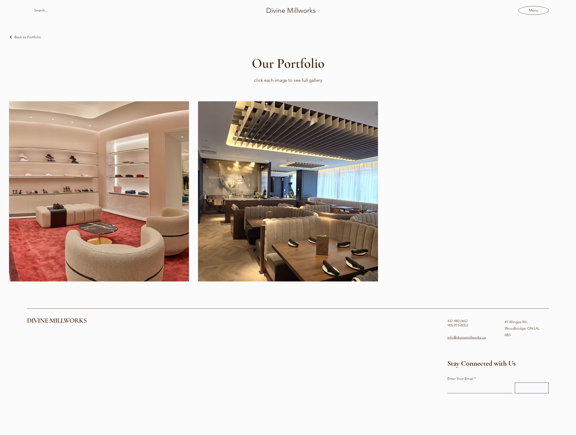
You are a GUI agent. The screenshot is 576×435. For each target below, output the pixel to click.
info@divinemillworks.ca (466, 337)
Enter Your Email (460, 379)
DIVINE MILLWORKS (57, 320)
